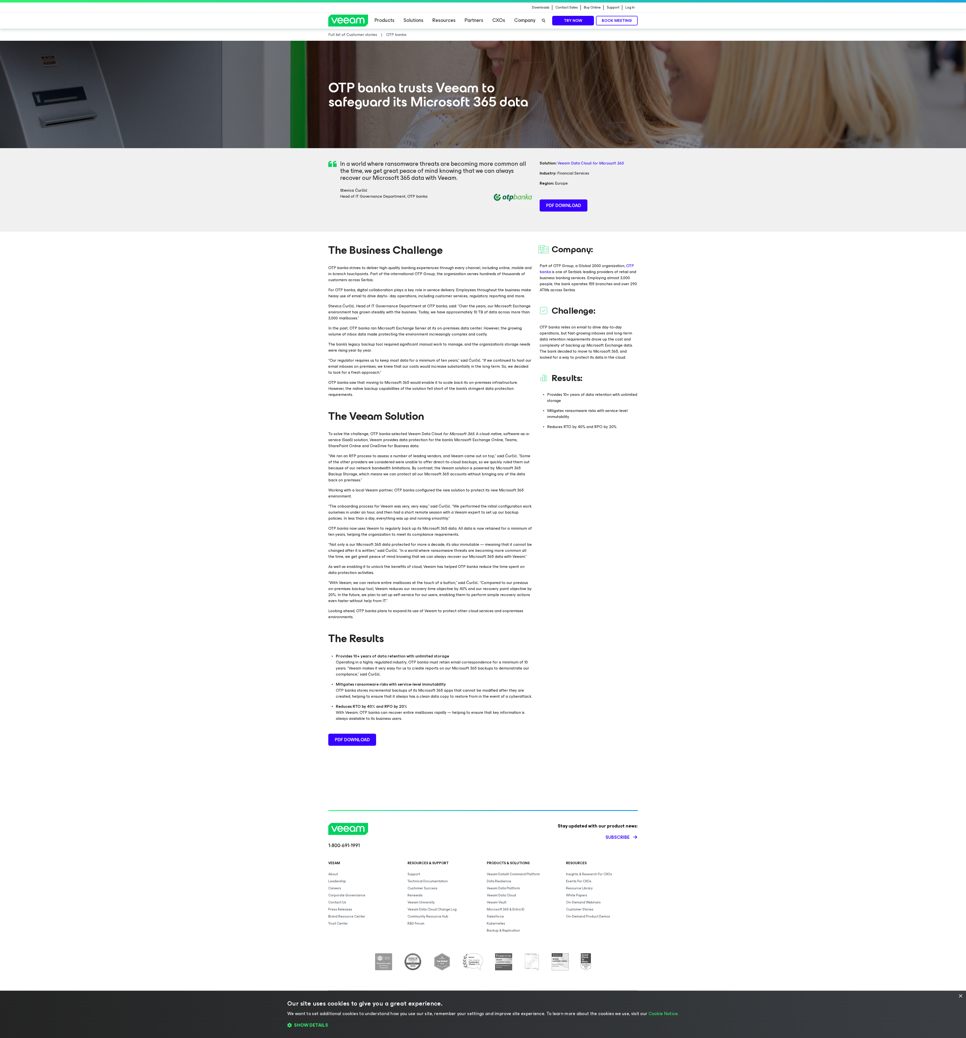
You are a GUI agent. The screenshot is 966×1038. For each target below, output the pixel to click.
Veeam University (421, 902)
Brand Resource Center (346, 916)
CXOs (498, 20)
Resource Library (579, 888)
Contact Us (337, 902)
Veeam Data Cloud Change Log (432, 909)
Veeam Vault (496, 902)
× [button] (960, 996)
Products (384, 20)
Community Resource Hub (428, 916)
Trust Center (338, 923)
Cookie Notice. (664, 1013)
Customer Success (422, 888)
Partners (474, 20)
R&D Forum (416, 923)
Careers (334, 888)
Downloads (540, 7)
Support (613, 7)
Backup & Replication (503, 930)
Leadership (337, 881)
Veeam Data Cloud (590, 163)
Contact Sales (566, 7)
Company (524, 20)
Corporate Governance (346, 895)
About (333, 874)
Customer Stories (579, 909)
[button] (483, 1025)
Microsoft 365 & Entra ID (506, 909)
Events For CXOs (578, 881)
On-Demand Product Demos (588, 916)
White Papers (576, 895)
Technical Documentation (428, 881)
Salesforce (495, 916)
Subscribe (618, 837)
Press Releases (340, 909)
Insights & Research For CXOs (589, 874)
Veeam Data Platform (503, 888)
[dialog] (483, 1014)
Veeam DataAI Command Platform (513, 874)
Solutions (413, 20)
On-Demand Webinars (583, 902)
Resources (444, 20)
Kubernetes (496, 923)
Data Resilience (499, 881)
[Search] (543, 20)
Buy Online (592, 7)
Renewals (415, 895)
